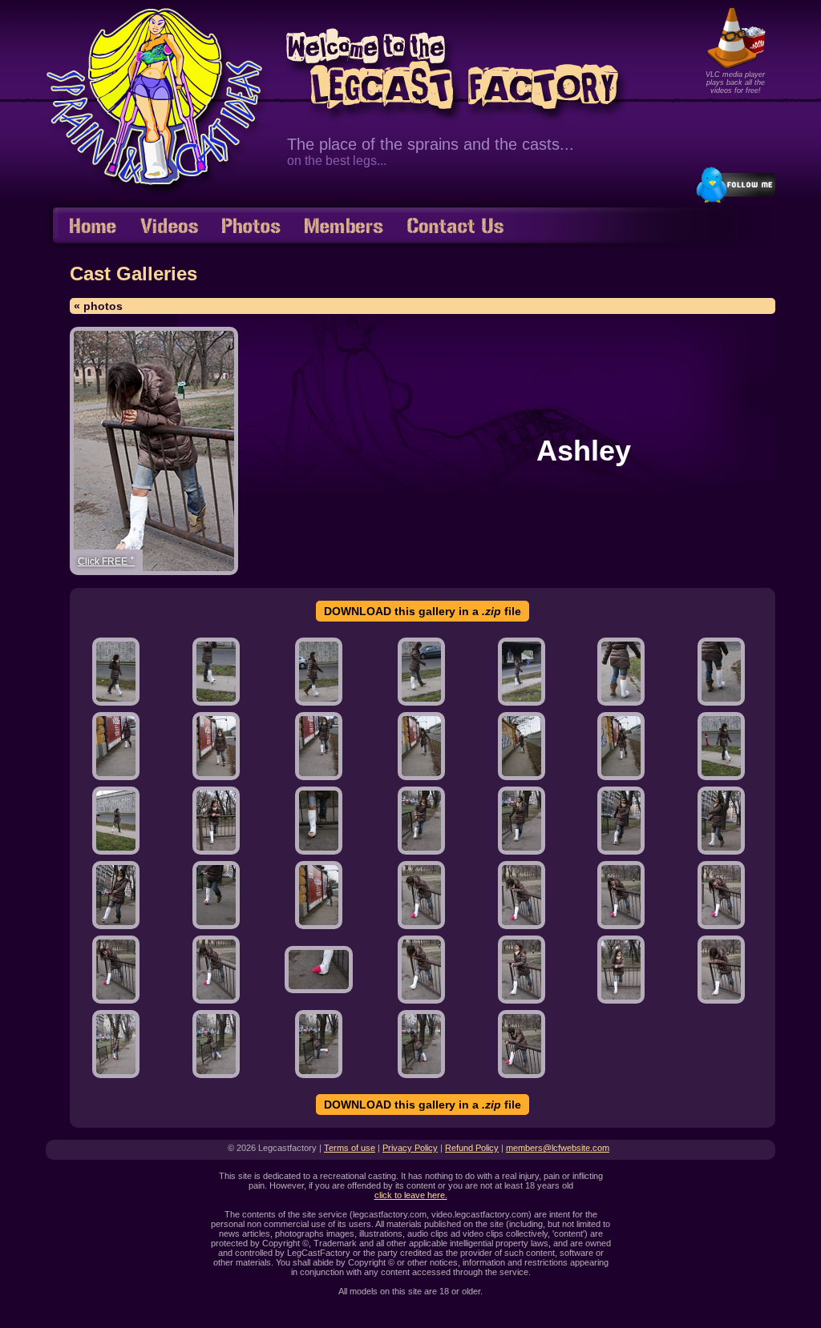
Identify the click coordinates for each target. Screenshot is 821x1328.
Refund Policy (472, 1148)
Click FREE (106, 560)
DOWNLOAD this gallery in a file (422, 611)
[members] (344, 227)
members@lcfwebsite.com (557, 1148)
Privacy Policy (410, 1148)
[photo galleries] (251, 227)
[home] (93, 227)
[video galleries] (169, 227)
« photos (98, 306)
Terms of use (349, 1148)
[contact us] (455, 227)
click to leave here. (410, 1195)
